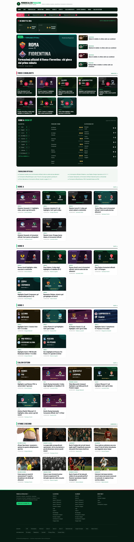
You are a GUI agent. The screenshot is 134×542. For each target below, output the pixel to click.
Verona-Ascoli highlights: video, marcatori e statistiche (27, 268)
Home (19, 9)
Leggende (97, 443)
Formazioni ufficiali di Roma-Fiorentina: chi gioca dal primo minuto (45, 61)
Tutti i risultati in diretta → (108, 20)
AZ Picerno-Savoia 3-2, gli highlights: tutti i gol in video (78, 327)
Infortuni (41, 9)
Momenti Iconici (47, 443)
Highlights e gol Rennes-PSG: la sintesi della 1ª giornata (27, 385)
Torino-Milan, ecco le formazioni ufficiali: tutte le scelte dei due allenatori (105, 210)
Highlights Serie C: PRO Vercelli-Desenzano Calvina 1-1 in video (27, 353)
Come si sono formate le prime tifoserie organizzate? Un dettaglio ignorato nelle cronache (53, 476)
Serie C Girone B (57, 502)
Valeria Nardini (53, 298)
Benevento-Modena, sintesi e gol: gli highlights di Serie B (53, 295)
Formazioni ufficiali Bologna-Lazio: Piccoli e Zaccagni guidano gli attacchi (38, 176)
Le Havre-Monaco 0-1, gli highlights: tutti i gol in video (104, 385)
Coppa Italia (56, 520)
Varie (89, 9)
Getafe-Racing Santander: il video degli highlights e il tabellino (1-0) (53, 385)
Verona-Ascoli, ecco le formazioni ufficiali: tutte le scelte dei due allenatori (79, 269)
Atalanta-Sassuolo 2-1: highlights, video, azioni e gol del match (28, 209)
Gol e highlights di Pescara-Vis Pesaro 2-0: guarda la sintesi (52, 353)
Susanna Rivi (53, 330)
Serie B (54, 9)
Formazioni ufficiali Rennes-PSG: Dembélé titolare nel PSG (84, 179)
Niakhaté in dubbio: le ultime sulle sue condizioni (102, 48)
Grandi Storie (47, 472)
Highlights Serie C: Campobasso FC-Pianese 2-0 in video (104, 327)
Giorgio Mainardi (54, 212)
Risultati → (114, 73)
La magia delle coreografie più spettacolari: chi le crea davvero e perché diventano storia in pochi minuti (53, 448)
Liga (44, 382)
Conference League (58, 518)
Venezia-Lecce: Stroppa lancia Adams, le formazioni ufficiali (52, 236)
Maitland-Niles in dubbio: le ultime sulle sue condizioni (100, 65)
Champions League (57, 514)
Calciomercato (69, 9)
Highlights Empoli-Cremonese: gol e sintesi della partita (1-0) (28, 295)
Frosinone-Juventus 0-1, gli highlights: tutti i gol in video (52, 209)
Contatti (43, 532)
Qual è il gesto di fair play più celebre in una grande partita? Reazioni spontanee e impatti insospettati (78, 477)
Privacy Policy (51, 532)
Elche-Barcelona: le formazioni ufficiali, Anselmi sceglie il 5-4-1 (35, 179)
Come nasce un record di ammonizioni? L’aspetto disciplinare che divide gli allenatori (25, 477)
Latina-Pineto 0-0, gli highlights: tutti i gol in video (53, 327)
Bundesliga (55, 512)
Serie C (61, 9)
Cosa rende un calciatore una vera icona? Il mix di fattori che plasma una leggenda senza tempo (105, 447)
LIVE (24, 9)
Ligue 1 (19, 382)
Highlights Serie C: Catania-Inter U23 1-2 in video (28, 327)
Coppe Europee (81, 9)
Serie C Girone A (57, 500)
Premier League (73, 382)
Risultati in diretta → (24, 503)
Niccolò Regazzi (28, 298)
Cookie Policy (61, 532)
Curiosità (71, 443)
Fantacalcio (31, 9)
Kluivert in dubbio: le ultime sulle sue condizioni (102, 39)
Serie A (48, 9)
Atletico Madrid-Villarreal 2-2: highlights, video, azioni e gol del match (28, 413)
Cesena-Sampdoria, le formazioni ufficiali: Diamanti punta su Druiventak (87, 176)
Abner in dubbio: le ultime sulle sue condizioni (101, 57)
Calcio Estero (97, 9)
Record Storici (22, 443)
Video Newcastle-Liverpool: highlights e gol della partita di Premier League (78, 386)
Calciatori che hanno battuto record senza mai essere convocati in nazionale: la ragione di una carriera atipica (105, 477)
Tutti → (115, 187)
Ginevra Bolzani (28, 212)
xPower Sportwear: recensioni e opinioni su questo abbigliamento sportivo (28, 447)
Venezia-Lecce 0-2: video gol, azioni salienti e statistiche (78, 209)
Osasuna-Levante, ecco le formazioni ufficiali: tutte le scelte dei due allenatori (39, 174)
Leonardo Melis (79, 212)
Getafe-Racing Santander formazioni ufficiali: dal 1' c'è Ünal (53, 412)
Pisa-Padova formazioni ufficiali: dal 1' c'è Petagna (105, 268)
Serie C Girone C (57, 504)
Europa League (56, 516)
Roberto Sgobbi (54, 271)
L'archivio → (114, 424)
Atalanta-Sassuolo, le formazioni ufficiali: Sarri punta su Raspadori (28, 236)
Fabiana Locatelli (80, 330)
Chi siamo (28, 532)
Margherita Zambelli (106, 330)
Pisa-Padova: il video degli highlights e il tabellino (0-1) (52, 268)
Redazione (36, 532)
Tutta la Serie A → (23, 156)
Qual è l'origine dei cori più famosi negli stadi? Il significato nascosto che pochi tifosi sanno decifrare (79, 447)
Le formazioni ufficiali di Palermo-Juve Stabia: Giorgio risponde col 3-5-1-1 (88, 174)
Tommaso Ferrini (105, 214)
